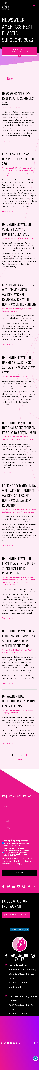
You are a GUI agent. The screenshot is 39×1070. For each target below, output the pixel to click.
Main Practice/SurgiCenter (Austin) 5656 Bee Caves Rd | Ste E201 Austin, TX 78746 (23, 1005)
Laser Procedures (23, 509)
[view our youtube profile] (18, 886)
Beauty (12, 168)
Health (5, 170)
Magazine (6, 439)
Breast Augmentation (25, 168)
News (4, 107)
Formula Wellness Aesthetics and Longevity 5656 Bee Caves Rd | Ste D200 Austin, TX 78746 (22, 974)
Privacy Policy (22, 861)
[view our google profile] (13, 886)
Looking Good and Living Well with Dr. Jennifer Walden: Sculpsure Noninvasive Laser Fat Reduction (19, 495)
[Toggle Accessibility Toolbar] (35, 1058)
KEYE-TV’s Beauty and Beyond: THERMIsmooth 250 (18, 159)
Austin (5, 168)
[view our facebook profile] (3, 886)
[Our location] (37, 1043)
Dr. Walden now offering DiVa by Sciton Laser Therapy (18, 701)
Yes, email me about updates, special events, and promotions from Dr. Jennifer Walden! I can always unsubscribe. (17, 842)
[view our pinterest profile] (29, 886)
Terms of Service (9, 864)
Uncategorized (14, 107)
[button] (16, 915)
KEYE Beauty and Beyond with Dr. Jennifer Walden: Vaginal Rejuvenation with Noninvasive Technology (19, 294)
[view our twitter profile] (8, 886)
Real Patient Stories (10, 582)
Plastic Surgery (14, 238)
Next (20, 759)
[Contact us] (34, 1043)
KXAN (26, 437)
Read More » (7, 141)
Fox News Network (15, 437)
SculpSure (6, 512)
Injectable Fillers (16, 170)
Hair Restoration (22, 577)
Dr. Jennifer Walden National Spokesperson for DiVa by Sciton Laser (19, 428)
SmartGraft (25, 582)
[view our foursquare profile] (34, 886)
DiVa (4, 437)
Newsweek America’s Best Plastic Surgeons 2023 (18, 98)
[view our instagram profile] (23, 886)
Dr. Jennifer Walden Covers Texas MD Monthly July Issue (16, 229)
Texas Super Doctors (26, 439)
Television (23, 173)
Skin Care (14, 173)
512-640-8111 (15, 987)
